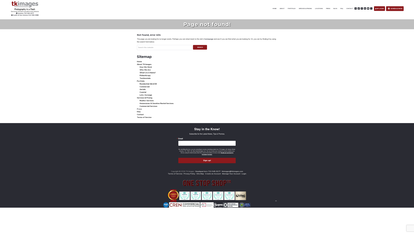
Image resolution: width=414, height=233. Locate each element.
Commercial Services (148, 106)
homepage (208, 39)
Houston (25, 13)
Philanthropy (145, 75)
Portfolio (141, 81)
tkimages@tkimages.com (232, 171)
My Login (380, 8)
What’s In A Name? (148, 73)
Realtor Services (147, 100)
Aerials (143, 89)
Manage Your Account (231, 174)
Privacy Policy (189, 174)
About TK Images (144, 64)
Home (139, 61)
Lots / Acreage (146, 95)
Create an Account (213, 174)
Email (180, 138)
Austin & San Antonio (25, 15)
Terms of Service (144, 117)
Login (244, 174)
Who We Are (145, 70)
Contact (140, 114)
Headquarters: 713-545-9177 (207, 171)
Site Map (200, 174)
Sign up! (207, 160)
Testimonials (145, 78)
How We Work (146, 67)
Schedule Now (396, 8)
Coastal (143, 92)
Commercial (145, 87)
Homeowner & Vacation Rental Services (157, 103)
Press (139, 109)
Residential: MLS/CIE (148, 84)
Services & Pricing (144, 98)
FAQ (138, 112)
